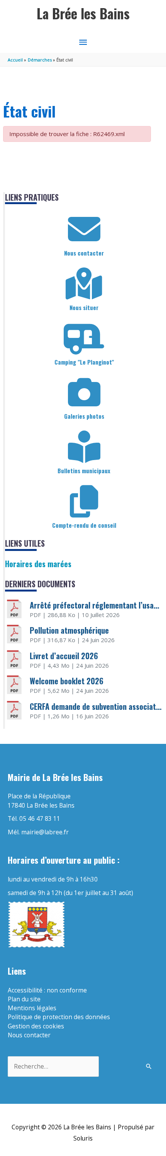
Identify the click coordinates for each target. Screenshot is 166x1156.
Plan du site (24, 999)
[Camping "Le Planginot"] (84, 338)
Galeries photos (84, 416)
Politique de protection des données (59, 1017)
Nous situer (83, 307)
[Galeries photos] (84, 392)
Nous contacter (84, 253)
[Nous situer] (84, 284)
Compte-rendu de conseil (84, 525)
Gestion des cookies (36, 1026)
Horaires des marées (38, 563)
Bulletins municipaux (84, 470)
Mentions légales (32, 1008)
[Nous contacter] (84, 229)
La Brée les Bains (83, 13)
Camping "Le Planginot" (84, 362)
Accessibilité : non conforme (47, 990)
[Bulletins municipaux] (84, 447)
